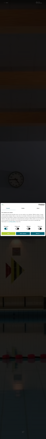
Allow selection (23, 233)
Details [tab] (23, 208)
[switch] (17, 229)
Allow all (37, 233)
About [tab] (38, 208)
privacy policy (12, 221)
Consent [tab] (8, 208)
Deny (8, 233)
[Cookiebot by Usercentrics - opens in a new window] (39, 205)
